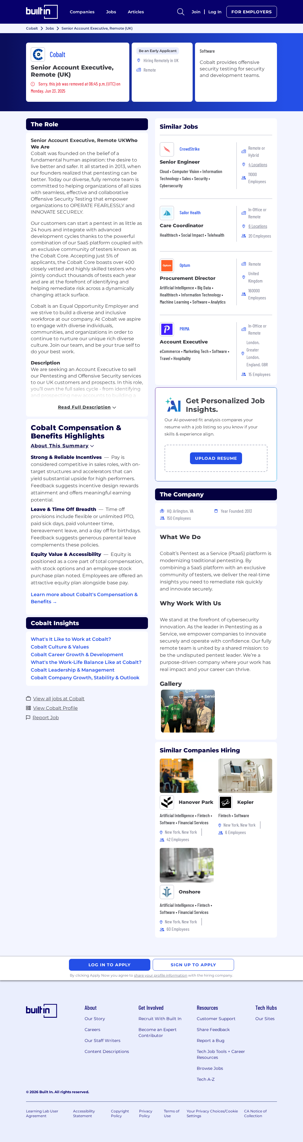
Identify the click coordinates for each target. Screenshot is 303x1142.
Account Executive (184, 342)
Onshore (189, 892)
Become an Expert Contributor (157, 1032)
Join (196, 11)
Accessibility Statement (84, 1113)
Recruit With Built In (159, 1018)
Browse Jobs (210, 1068)
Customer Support (216, 1018)
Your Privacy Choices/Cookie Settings (212, 1113)
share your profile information (160, 975)
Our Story (95, 1018)
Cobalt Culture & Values (60, 647)
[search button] (181, 12)
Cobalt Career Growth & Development (77, 654)
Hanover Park (196, 802)
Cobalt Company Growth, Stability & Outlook (85, 677)
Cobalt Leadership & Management (73, 670)
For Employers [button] (251, 11)
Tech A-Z (206, 1079)
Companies (82, 11)
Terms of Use (171, 1113)
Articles (136, 11)
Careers (92, 1029)
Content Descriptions (107, 1051)
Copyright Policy (120, 1113)
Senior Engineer (180, 162)
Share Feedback (213, 1029)
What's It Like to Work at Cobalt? (71, 639)
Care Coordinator (181, 225)
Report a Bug (211, 1040)
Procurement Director (187, 278)
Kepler (245, 802)
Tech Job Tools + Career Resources (221, 1054)
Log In (215, 11)
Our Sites (265, 1018)
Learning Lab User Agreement (42, 1113)
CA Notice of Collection (255, 1113)
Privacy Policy (145, 1113)
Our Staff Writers (102, 1040)
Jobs (111, 11)
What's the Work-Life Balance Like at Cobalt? (86, 662)
